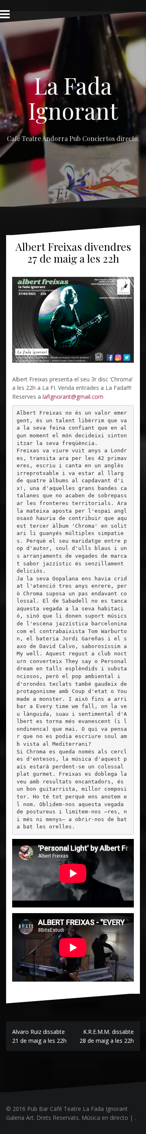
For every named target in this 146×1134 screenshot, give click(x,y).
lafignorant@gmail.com (73, 396)
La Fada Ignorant (73, 97)
